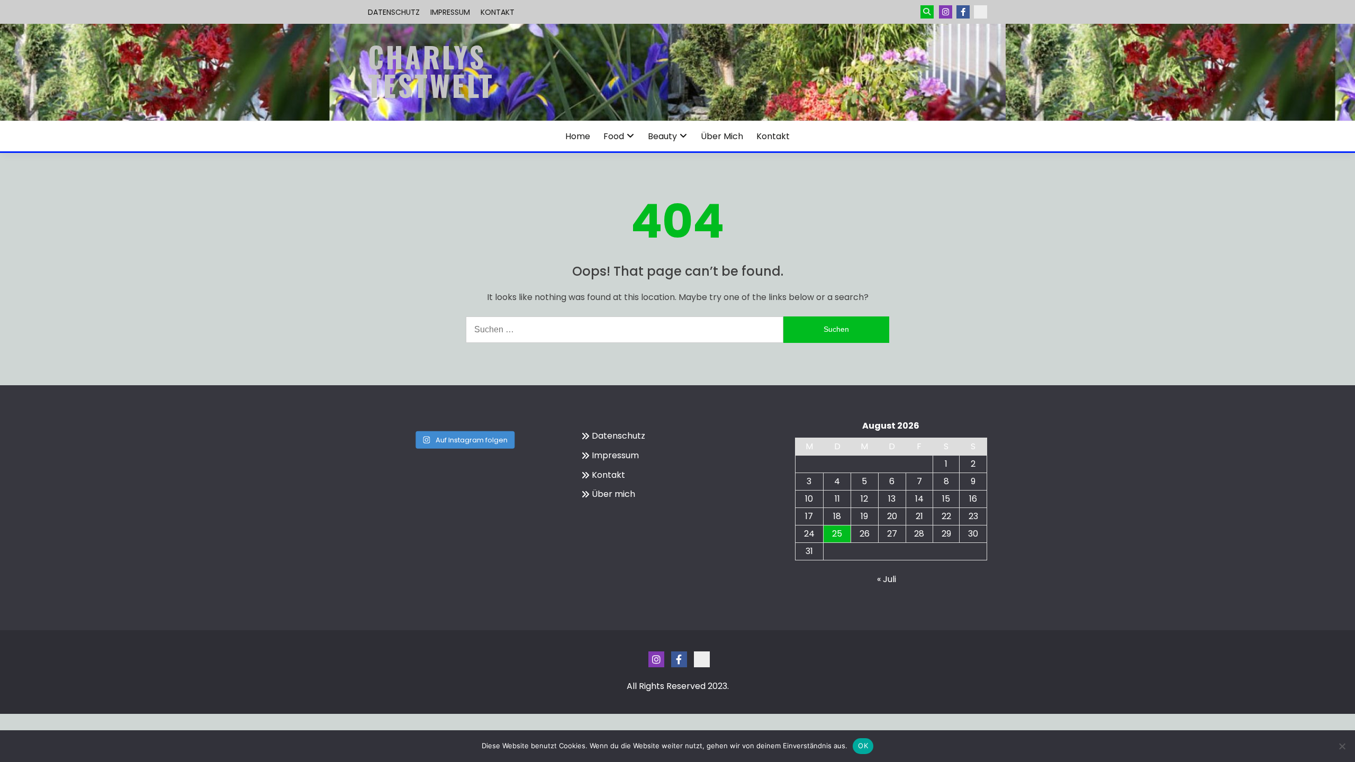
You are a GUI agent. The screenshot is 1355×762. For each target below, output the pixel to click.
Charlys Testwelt (431, 70)
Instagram (945, 12)
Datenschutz (394, 12)
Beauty (662, 136)
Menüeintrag (963, 12)
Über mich (722, 136)
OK (863, 745)
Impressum (450, 12)
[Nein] (1341, 746)
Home (577, 136)
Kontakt (497, 12)
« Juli (886, 579)
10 (809, 499)
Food (613, 136)
